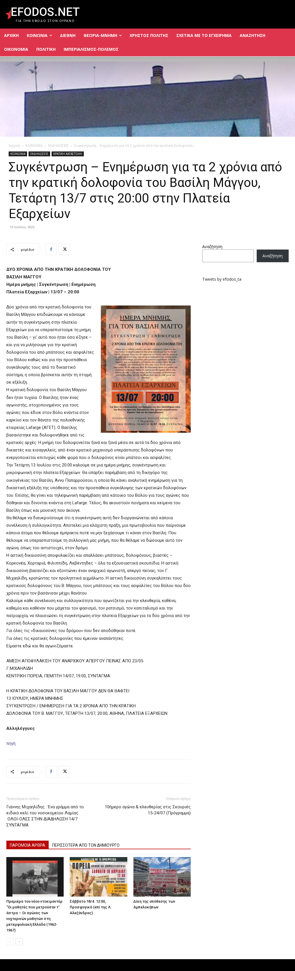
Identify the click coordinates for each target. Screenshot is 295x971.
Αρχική (14, 145)
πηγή (11, 743)
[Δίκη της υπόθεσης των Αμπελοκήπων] (162, 877)
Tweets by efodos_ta (221, 279)
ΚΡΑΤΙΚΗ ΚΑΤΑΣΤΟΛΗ (67, 154)
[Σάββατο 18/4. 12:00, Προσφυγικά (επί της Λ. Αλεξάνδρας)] (98, 877)
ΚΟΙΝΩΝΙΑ (34, 145)
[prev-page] (10, 941)
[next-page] (19, 941)
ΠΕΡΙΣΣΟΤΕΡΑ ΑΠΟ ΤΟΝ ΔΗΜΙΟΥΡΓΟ (86, 845)
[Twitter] (64, 249)
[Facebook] (51, 249)
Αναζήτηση (212, 246)
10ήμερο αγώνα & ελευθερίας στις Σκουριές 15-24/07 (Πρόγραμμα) (148, 810)
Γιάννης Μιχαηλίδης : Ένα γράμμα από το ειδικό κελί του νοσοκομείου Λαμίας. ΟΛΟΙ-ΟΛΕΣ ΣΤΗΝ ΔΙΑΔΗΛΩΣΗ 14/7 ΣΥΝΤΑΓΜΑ (45, 816)
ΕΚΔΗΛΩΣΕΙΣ (58, 145)
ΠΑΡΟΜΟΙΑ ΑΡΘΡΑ (27, 845)
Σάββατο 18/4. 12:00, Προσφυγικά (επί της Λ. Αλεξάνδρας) (91, 907)
